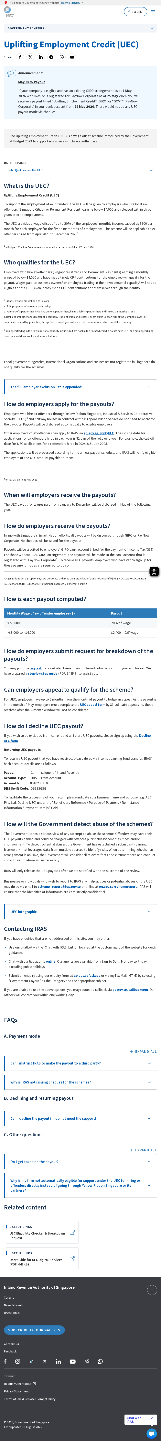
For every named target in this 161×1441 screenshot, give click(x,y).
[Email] (72, 57)
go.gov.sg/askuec (87, 975)
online (51, 961)
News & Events (14, 1305)
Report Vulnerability (17, 1384)
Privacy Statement (16, 1391)
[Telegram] (51, 57)
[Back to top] (152, 1290)
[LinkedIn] (41, 57)
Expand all (146, 1051)
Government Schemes (25, 28)
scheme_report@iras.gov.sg (59, 886)
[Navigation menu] (153, 12)
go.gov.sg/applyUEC (99, 433)
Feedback (10, 1351)
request (36, 668)
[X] (30, 57)
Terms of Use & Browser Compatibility (29, 1399)
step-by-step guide (43, 673)
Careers (9, 1297)
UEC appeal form (92, 704)
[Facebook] (20, 57)
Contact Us (11, 1344)
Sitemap (9, 1376)
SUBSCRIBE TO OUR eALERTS (34, 1330)
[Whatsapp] (62, 57)
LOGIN (137, 11)
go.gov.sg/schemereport (118, 886)
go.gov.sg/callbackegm (130, 989)
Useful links (12, 1313)
